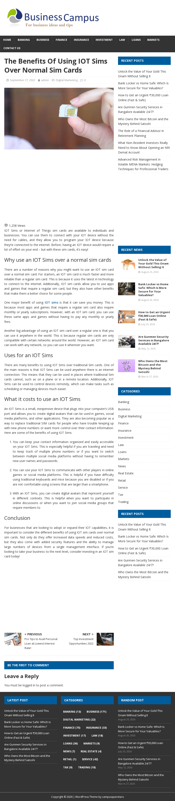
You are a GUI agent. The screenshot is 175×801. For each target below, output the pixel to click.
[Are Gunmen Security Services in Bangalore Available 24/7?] (126, 345)
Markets (153, 40)
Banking (24, 40)
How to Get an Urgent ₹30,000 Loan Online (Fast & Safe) (154, 315)
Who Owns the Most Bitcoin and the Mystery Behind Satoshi (153, 366)
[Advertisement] (73, 186)
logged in (29, 685)
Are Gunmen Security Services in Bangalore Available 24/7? (153, 340)
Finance (61, 40)
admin (45, 80)
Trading (123, 502)
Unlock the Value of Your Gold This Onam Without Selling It (153, 263)
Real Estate (126, 473)
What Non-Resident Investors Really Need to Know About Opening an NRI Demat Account (144, 147)
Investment (104, 40)
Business (42, 40)
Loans (136, 40)
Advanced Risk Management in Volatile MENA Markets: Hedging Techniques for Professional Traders (143, 164)
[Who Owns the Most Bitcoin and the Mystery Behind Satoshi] (126, 370)
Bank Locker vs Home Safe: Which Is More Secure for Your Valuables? (153, 289)
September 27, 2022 (22, 80)
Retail (122, 480)
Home (7, 40)
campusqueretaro (113, 797)
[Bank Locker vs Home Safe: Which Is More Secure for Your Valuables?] (126, 293)
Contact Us (11, 48)
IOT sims (51, 302)
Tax (120, 495)
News (122, 466)
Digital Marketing (66, 80)
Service (123, 487)
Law (122, 40)
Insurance (81, 40)
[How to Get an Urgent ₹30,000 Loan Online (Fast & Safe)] (126, 321)
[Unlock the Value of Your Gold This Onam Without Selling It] (126, 268)
